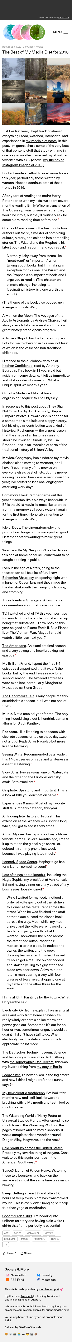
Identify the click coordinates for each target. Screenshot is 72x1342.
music (24, 1238)
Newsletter (18, 1275)
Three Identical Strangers (22, 600)
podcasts (39, 1238)
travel (55, 1238)
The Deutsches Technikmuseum (27, 1052)
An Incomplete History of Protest (27, 816)
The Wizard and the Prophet (35, 242)
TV (5, 1244)
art (6, 1233)
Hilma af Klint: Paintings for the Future (31, 997)
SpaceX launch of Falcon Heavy (26, 1170)
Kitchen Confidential (17, 365)
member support (49, 1289)
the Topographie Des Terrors (32, 1061)
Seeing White (12, 754)
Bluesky (47, 1275)
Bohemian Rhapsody (18, 577)
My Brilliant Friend (16, 663)
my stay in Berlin (49, 1066)
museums (10, 1238)
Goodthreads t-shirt (17, 1215)
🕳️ (23, 1334)
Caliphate (9, 790)
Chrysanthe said (14, 1001)
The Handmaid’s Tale (18, 695)
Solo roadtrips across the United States (32, 1147)
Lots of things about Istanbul (24, 874)
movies (49, 1233)
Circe (6, 393)
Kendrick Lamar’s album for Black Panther (35, 721)
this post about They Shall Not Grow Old (33, 408)
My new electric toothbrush (23, 1092)
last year (21, 130)
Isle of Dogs (11, 527)
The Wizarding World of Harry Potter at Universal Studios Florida (31, 1118)
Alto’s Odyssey (13, 834)
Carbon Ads (63, 17)
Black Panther (30, 494)
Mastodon (49, 1279)
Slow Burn (10, 772)
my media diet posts (41, 140)
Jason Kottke (35, 47)
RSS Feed (17, 1279)
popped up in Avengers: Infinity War (33, 305)
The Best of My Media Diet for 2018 (35, 52)
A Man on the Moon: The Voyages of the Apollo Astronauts (32, 318)
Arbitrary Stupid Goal (18, 337)
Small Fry (40, 439)
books (17, 1233)
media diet (33, 1233)
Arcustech (27, 1296)
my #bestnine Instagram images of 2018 (33, 162)
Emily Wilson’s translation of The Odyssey (36, 208)
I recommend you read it (45, 247)
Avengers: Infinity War (19, 519)
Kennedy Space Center (19, 861)
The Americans (14, 645)
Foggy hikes (11, 1074)
